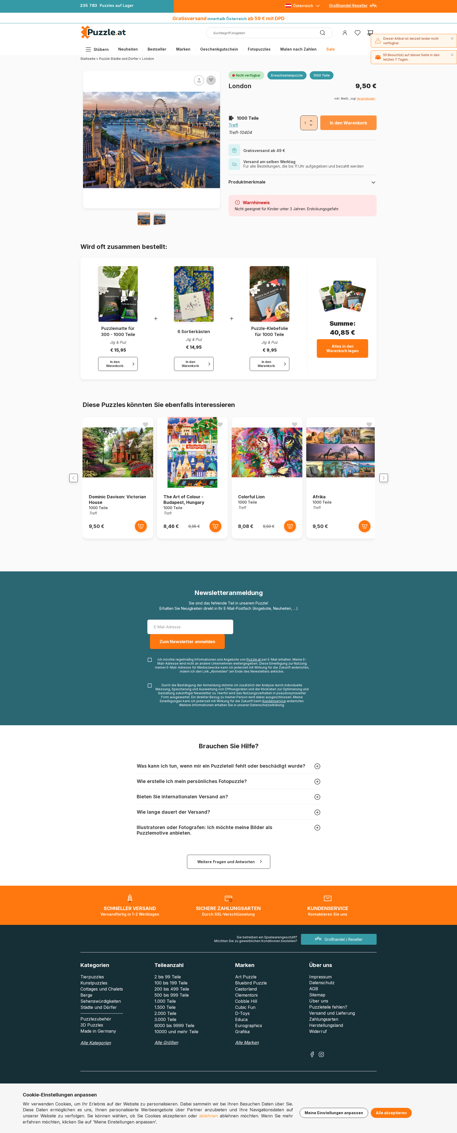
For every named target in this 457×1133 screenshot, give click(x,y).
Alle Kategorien (95, 1042)
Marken (183, 49)
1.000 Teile (165, 1001)
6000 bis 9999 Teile (174, 1025)
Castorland (246, 989)
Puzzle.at (253, 659)
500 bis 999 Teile (171, 995)
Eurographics (248, 1025)
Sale (330, 49)
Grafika (242, 1031)
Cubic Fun (245, 1007)
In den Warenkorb (348, 123)
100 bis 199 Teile (171, 983)
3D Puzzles (91, 1025)
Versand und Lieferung (332, 1013)
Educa (241, 1019)
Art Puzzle (246, 976)
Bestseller (157, 49)
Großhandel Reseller (348, 5)
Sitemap (317, 994)
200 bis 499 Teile (171, 989)
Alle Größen (166, 1042)
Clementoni (246, 995)
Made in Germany (98, 1031)
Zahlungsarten (323, 1019)
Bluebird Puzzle (251, 983)
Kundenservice (274, 701)
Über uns (318, 1001)
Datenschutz (322, 982)
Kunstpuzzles (93, 983)
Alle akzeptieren (391, 1112)
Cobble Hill (246, 1001)
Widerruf (318, 1031)
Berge (86, 995)
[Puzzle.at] (103, 37)
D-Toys (242, 1013)
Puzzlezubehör (95, 1019)
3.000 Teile (165, 1019)
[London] (144, 219)
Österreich (303, 5)
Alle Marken (247, 1042)
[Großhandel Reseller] (373, 7)
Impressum (320, 976)
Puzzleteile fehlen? (328, 1007)
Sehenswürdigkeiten (100, 1001)
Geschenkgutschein (219, 49)
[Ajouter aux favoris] (211, 80)
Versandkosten (366, 98)
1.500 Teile (165, 1007)
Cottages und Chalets (101, 989)
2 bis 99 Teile (167, 976)
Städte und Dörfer (98, 1007)
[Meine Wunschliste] (357, 32)
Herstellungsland (326, 1025)
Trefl (233, 125)
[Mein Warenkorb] (370, 32)
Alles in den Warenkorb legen (342, 348)
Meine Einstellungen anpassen (334, 1112)
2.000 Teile (165, 1013)
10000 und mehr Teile (176, 1031)
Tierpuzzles (92, 976)
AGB (313, 988)
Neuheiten (128, 49)
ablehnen (208, 1115)
